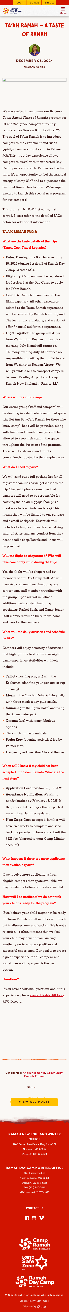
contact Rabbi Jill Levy (47, 995)
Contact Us (34, 1208)
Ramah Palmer (34, 1076)
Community (55, 1072)
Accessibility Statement (34, 1300)
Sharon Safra (34, 67)
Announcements (34, 1072)
